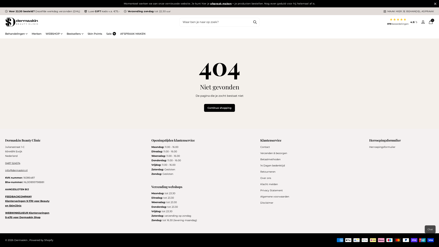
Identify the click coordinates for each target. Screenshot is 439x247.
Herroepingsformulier (382, 147)
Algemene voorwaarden (274, 196)
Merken (36, 33)
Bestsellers (74, 33)
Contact (265, 147)
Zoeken (255, 22)
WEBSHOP (53, 33)
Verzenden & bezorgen (273, 153)
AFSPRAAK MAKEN (132, 33)
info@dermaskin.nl (16, 170)
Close (435, 3)
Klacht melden (269, 184)
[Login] (423, 22)
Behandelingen (15, 33)
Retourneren (267, 171)
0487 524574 (12, 163)
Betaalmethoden (270, 159)
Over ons (265, 178)
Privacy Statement (271, 190)
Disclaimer (266, 202)
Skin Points (95, 33)
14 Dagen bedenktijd (272, 165)
